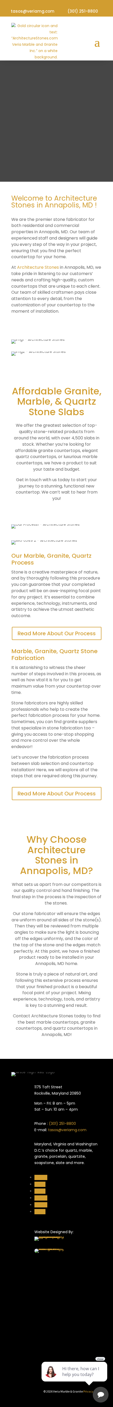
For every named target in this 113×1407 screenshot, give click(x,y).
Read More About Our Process (57, 633)
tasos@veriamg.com (32, 11)
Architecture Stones (38, 267)
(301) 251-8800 (83, 11)
